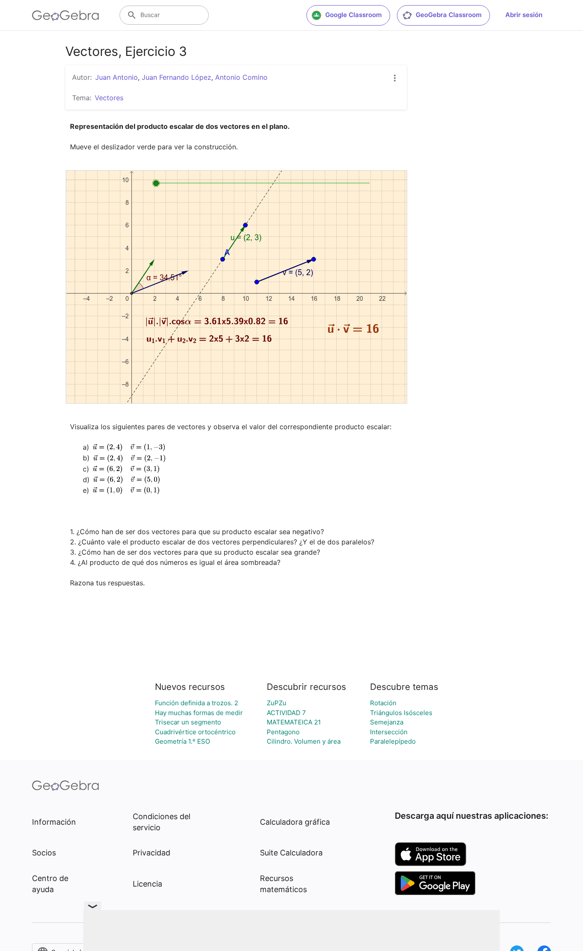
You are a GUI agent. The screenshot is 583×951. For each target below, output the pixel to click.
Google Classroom (353, 15)
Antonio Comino (241, 77)
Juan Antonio (116, 77)
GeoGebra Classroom (448, 15)
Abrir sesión (523, 15)
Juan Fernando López (176, 77)
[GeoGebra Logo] (65, 15)
